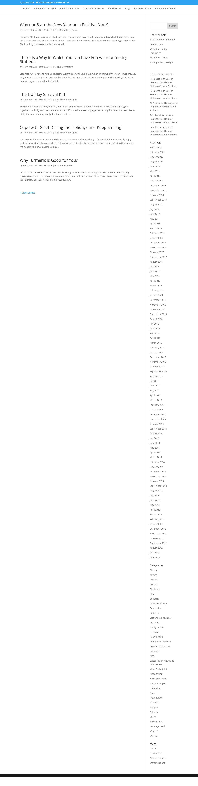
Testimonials (156, 721)
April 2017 (155, 280)
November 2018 (158, 190)
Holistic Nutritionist (160, 646)
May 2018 (155, 218)
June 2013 (155, 500)
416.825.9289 (28, 2)
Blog (127, 8)
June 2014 (155, 442)
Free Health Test (142, 8)
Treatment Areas (92, 8)
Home (26, 8)
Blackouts (155, 589)
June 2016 (155, 328)
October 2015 (157, 366)
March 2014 (156, 457)
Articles (153, 579)
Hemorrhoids (156, 44)
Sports (153, 716)
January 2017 (156, 295)
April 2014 (155, 452)
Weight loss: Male (159, 57)
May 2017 (155, 276)
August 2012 (156, 547)
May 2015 (155, 390)
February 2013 (157, 519)
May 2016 (155, 333)
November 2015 (158, 361)
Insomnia (154, 651)
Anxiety (153, 574)
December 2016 (158, 299)
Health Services (68, 8)
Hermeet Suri (30, 29)
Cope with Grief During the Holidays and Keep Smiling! (71, 127)
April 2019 (155, 175)
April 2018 (155, 223)
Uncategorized (157, 726)
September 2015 (158, 371)
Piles (152, 693)
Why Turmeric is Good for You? (49, 160)
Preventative (66, 66)
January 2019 (156, 180)
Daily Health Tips (158, 603)
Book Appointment (165, 8)
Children (154, 598)
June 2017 (155, 271)
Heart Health (156, 636)
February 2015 (157, 404)
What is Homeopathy (44, 8)
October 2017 (157, 252)
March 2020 (156, 147)
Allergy (153, 570)
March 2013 (156, 514)
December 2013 (158, 471)
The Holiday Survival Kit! (42, 94)
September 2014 (158, 428)
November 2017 (158, 247)
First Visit (154, 632)
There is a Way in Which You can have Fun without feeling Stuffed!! (73, 59)
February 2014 (157, 462)
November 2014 (158, 419)
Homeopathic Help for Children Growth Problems (164, 106)
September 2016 (158, 314)
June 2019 (155, 166)
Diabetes (154, 612)
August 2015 (156, 376)
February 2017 (157, 290)
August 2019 (156, 161)
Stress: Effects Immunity (162, 39)
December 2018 (158, 185)
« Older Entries (27, 192)
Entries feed (156, 753)
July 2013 (154, 495)
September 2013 (158, 485)
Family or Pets (157, 627)
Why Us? (154, 731)
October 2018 (157, 195)
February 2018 (157, 233)
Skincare (154, 712)
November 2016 (158, 304)
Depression (155, 608)
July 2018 (154, 209)
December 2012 (158, 528)
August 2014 (156, 433)
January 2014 (156, 466)
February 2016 (157, 347)
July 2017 (154, 266)
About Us (113, 8)
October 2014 (157, 423)
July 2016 (154, 323)
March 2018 (156, 228)
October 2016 (157, 309)
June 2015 (155, 385)
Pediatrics (155, 688)
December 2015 (158, 357)
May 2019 (155, 171)
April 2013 (155, 509)
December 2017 (158, 242)
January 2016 (156, 352)
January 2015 (156, 409)
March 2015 (156, 400)
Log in (153, 748)
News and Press (158, 678)
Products (154, 702)
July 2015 (154, 381)
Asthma (154, 584)
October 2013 (157, 481)
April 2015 (155, 395)
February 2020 (157, 152)
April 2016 (155, 337)
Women (154, 735)
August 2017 (156, 261)
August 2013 (156, 490)
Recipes (154, 707)
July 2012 (154, 552)
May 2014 (155, 447)
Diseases (154, 622)
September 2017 (158, 256)
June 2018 (155, 214)
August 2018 (156, 204)
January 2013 (156, 523)
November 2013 (158, 476)
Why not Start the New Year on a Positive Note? (64, 24)
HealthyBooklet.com (160, 127)
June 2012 (155, 557)
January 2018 (156, 237)
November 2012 (158, 533)
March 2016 (156, 342)
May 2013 (155, 504)
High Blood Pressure (160, 641)
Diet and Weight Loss (161, 617)
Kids (152, 655)
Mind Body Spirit (68, 29)
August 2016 (156, 318)
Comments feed (158, 758)
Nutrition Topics (158, 683)
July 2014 (154, 438)
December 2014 (158, 414)
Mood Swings (157, 673)
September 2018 (158, 199)
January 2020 (156, 156)
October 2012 (157, 538)
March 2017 (156, 285)
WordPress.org (157, 762)
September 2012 (158, 543)
